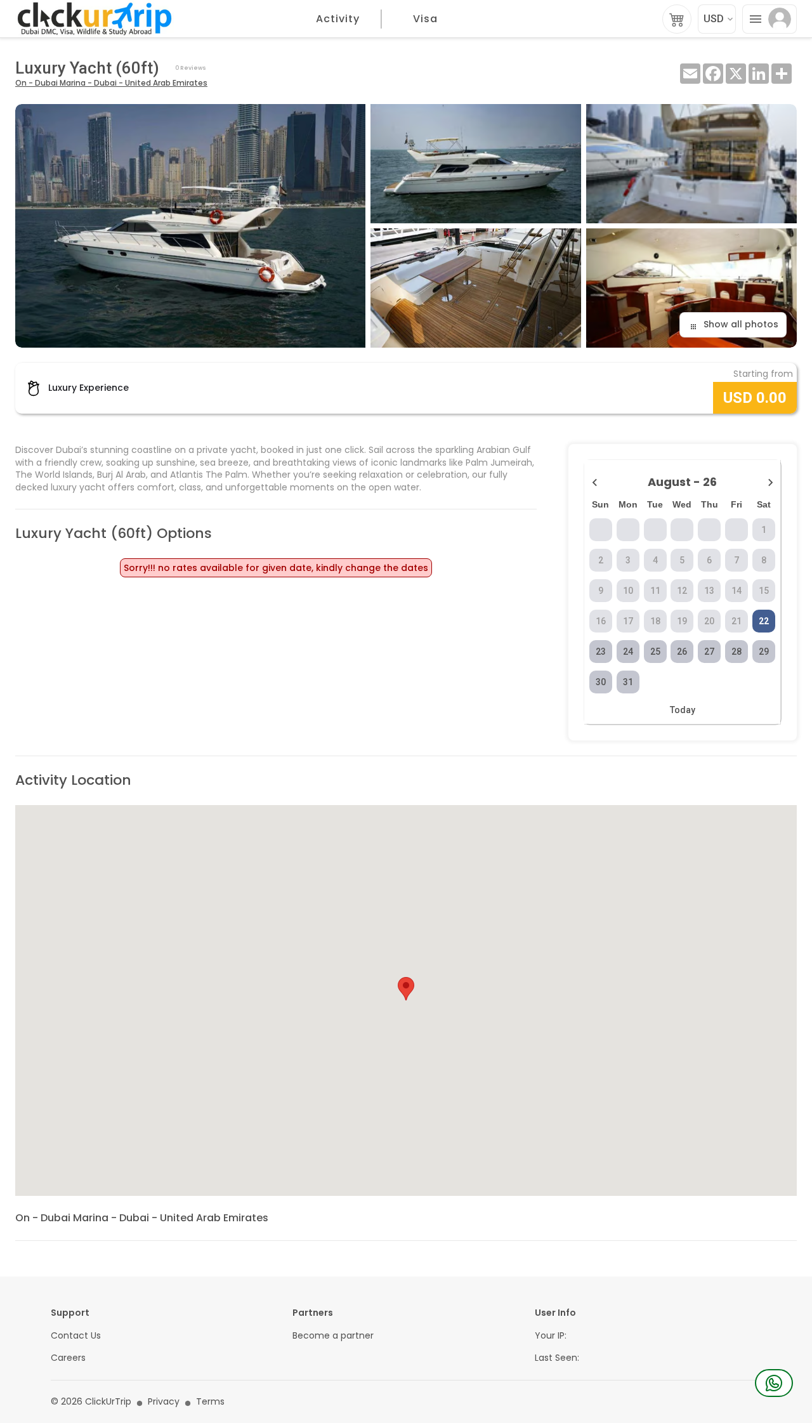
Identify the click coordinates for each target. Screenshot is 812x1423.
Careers (68, 1358)
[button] (406, 988)
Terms (210, 1402)
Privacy (164, 1402)
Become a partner (333, 1336)
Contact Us (76, 1336)
